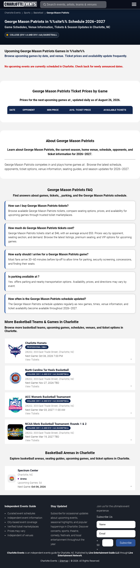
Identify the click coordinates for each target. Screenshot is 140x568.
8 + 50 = (98, 543)
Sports (27, 13)
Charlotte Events (13, 13)
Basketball (38, 13)
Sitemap (64, 560)
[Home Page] (20, 4)
